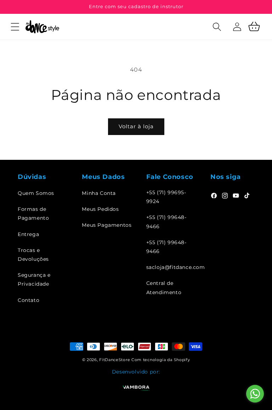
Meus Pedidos (100, 209)
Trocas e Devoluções (33, 254)
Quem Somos (36, 193)
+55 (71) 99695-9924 (166, 196)
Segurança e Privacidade (34, 279)
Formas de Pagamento (33, 213)
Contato (28, 300)
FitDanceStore (114, 359)
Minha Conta (99, 193)
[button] (15, 26)
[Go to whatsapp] (255, 394)
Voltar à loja (136, 126)
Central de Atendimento (164, 287)
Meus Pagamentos (106, 225)
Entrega (28, 234)
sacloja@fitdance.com (175, 267)
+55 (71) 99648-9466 (166, 221)
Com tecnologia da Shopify (160, 359)
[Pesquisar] (206, 35)
